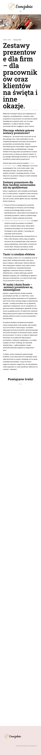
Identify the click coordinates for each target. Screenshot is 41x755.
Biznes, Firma (7, 39)
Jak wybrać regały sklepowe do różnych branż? (17, 585)
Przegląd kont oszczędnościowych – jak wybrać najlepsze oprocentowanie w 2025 (19, 471)
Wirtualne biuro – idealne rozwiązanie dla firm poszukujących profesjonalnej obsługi (19, 690)
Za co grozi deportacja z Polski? (18, 637)
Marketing (17, 641)
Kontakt (18, 746)
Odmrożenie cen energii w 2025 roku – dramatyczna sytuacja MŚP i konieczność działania (20, 530)
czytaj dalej (10, 435)
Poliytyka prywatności (29, 746)
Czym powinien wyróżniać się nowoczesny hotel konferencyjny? (20, 414)
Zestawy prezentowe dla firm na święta (17, 221)
